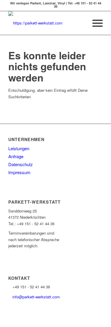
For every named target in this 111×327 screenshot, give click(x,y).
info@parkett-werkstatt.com (36, 297)
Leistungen (18, 148)
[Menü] (94, 23)
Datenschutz (20, 164)
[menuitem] (80, 23)
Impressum (19, 172)
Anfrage (15, 156)
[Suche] (80, 23)
